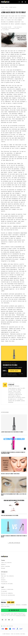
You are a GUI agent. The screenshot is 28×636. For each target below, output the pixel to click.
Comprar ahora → (14, 370)
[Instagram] (5, 619)
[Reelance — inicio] (5, 2)
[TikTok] (12, 619)
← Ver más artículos (14, 542)
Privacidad (4, 591)
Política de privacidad (20, 615)
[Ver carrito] (22, 1)
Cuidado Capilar (12, 7)
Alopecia (3, 564)
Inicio (2, 7)
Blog (7, 7)
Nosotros (3, 574)
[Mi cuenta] (19, 1)
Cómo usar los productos (7, 576)
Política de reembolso (7, 593)
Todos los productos (6, 562)
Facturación (4, 581)
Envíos (2, 577)
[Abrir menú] (25, 1)
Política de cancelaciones (8, 595)
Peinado (3, 568)
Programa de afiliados (7, 583)
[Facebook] (2, 619)
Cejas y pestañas (5, 566)
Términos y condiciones (7, 589)
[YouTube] (9, 619)
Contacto (3, 579)
